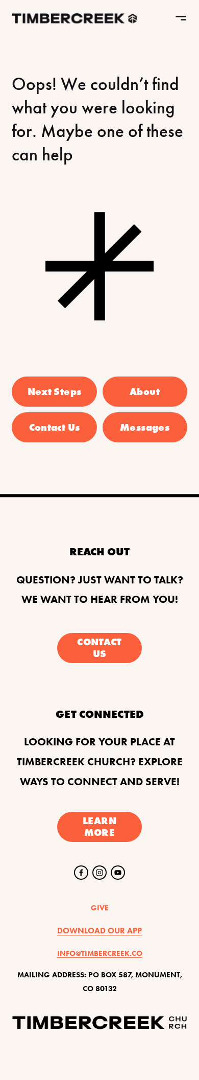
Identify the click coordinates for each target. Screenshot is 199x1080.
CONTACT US (99, 648)
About (145, 391)
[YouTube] (118, 872)
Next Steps (55, 391)
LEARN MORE (99, 826)
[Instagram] (99, 872)
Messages (144, 427)
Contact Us (54, 427)
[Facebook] (81, 872)
